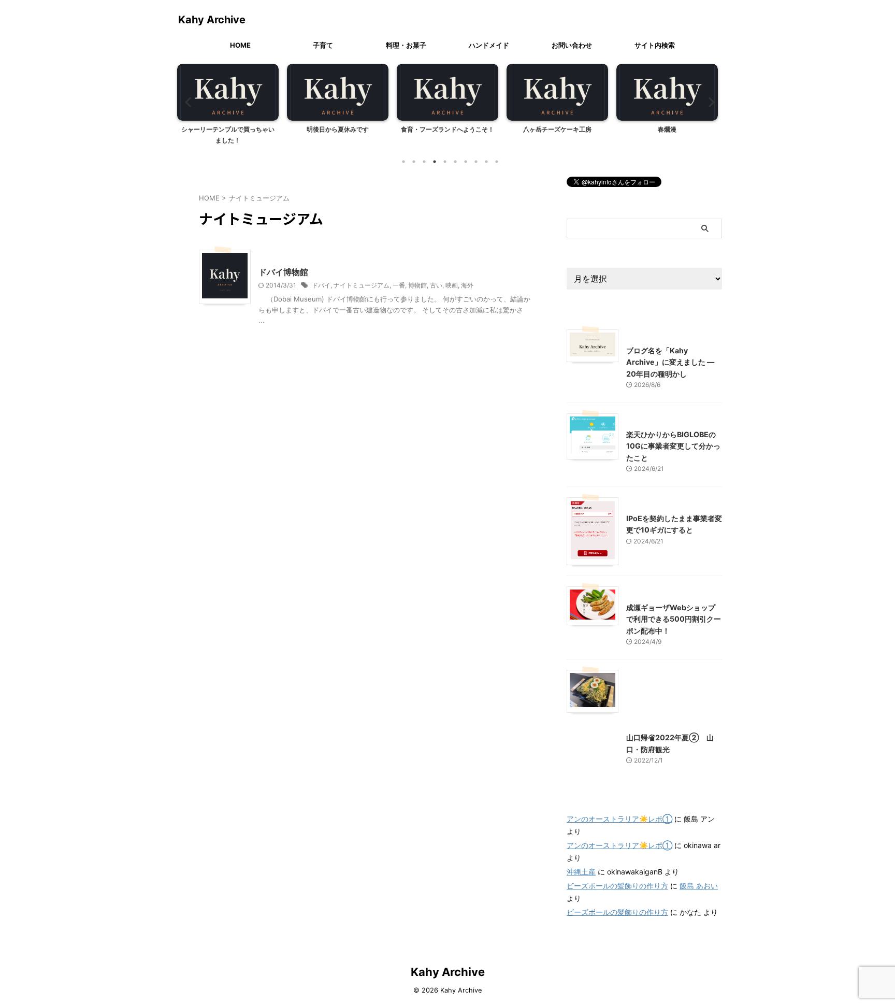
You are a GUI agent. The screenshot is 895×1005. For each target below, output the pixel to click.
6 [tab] (455, 161)
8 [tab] (476, 161)
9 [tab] (486, 161)
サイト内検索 (654, 45)
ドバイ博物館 (283, 272)
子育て (323, 45)
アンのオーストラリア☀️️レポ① (619, 818)
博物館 (417, 285)
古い (436, 285)
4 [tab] (434, 161)
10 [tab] (497, 161)
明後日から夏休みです (338, 129)
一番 (399, 285)
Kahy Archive (212, 19)
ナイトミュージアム (361, 285)
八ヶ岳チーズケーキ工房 (557, 129)
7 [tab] (465, 161)
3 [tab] (424, 161)
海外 (467, 285)
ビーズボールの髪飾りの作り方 (617, 885)
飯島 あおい (699, 885)
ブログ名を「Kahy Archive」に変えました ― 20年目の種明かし (670, 362)
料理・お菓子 (406, 45)
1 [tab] (403, 161)
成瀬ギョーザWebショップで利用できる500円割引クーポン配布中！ (673, 619)
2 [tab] (414, 161)
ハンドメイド (489, 45)
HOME (240, 45)
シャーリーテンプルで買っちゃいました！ (228, 135)
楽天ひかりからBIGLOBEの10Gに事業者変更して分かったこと (673, 446)
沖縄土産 (581, 871)
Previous (186, 101)
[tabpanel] (228, 107)
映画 (451, 285)
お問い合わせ (572, 45)
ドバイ (321, 285)
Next (708, 101)
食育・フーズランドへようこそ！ (447, 129)
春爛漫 (667, 129)
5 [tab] (445, 161)
